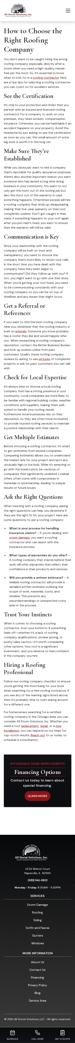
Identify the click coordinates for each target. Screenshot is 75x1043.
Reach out (38, 735)
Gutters (37, 936)
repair (44, 726)
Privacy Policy (37, 985)
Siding (37, 920)
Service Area (37, 1001)
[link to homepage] (18, 10)
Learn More (37, 796)
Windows (37, 943)
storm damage (19, 538)
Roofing (37, 912)
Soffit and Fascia (37, 928)
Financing (37, 977)
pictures (44, 359)
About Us (37, 962)
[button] (65, 10)
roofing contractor (46, 78)
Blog (38, 993)
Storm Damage (37, 905)
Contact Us (37, 970)
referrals (21, 331)
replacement (30, 726)
